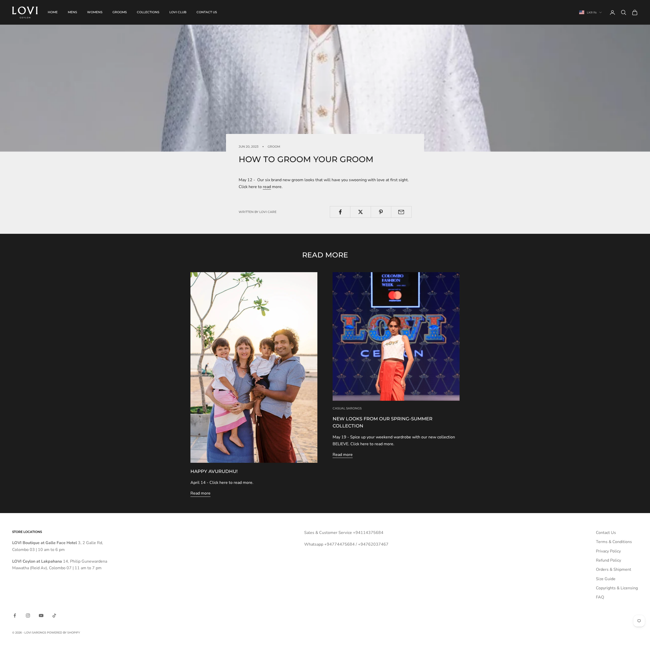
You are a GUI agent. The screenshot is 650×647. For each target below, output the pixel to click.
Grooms (119, 12)
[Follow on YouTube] (41, 615)
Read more (200, 493)
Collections (148, 12)
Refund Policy (608, 560)
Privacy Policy (608, 551)
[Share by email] (401, 212)
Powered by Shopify (63, 632)
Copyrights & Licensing (617, 588)
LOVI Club (177, 12)
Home (53, 12)
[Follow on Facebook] (14, 615)
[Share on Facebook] (340, 212)
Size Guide (605, 579)
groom (274, 146)
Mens (72, 12)
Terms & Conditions (614, 542)
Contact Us (606, 532)
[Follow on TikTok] (54, 615)
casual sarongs (347, 408)
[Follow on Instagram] (27, 615)
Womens (94, 12)
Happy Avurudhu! (214, 471)
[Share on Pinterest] (381, 212)
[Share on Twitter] (360, 212)
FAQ (600, 597)
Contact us (207, 12)
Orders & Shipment (613, 569)
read (267, 187)
